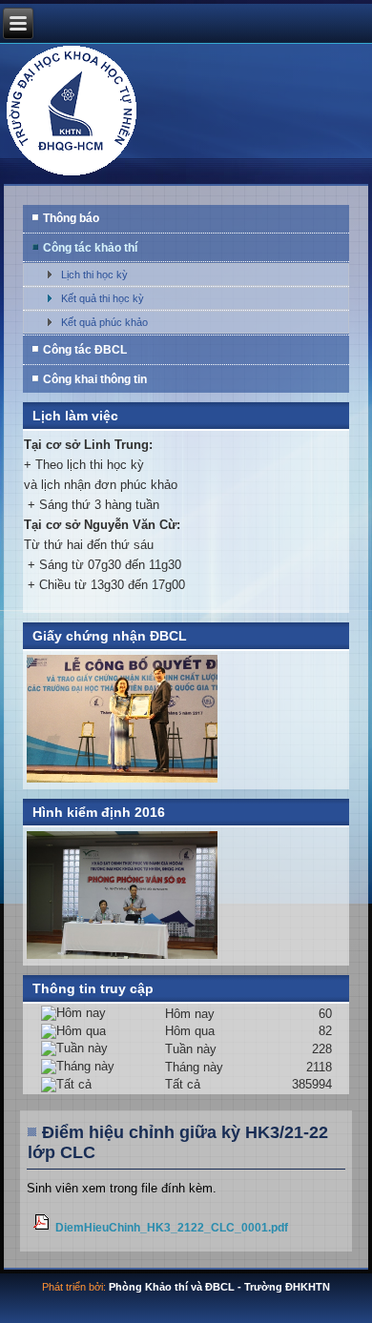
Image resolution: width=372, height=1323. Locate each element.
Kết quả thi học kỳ (102, 298)
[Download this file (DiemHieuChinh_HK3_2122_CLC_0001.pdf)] (43, 1227)
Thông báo (71, 218)
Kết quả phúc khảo (104, 322)
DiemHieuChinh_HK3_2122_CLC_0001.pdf (171, 1227)
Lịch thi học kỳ (94, 274)
